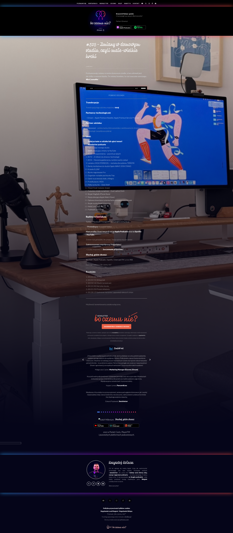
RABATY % (127, 3)
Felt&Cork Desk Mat (96, 206)
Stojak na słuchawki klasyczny (99, 203)
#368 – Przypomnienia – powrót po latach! (104, 154)
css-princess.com (123, 520)
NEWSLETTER (104, 3)
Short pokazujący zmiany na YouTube (102, 151)
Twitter (89, 222)
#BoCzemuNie (92, 79)
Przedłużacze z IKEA (95, 182)
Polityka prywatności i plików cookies (116, 508)
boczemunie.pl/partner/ (113, 249)
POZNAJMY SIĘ (81, 3)
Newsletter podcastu (97, 144)
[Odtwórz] (88, 88)
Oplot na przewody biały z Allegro (101, 178)
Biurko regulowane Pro (97, 172)
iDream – (113, 118)
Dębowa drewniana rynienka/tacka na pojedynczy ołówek (110, 200)
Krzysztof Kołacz (105, 227)
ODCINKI (113, 3)
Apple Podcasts (121, 231)
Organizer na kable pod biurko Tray (101, 175)
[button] (97, 412)
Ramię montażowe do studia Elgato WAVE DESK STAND (109, 166)
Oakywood (91, 128)
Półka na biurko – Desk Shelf (99, 185)
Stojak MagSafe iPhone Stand (99, 194)
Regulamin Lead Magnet (109, 511)
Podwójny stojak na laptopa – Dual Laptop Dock (106, 191)
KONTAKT (136, 3)
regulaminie (142, 335)
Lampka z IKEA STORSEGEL (98, 163)
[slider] (143, 88)
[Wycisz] (140, 88)
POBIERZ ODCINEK (116, 95)
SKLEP (120, 3)
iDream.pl (125, 21)
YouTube (90, 235)
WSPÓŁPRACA (92, 3)
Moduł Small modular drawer (99, 188)
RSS (131, 260)
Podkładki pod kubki (95, 209)
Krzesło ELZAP (94, 169)
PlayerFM (125, 432)
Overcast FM (119, 260)
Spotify (138, 231)
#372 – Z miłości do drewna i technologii (103, 157)
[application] (116, 88)
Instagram (105, 222)
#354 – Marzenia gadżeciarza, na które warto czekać (108, 160)
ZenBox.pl (128, 517)
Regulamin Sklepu (125, 511)
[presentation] (83, 359)
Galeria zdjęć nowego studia (98, 147)
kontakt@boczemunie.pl (120, 222)
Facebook (96, 222)
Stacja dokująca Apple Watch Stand (101, 197)
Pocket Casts (115, 432)
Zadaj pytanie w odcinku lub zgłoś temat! (105, 141)
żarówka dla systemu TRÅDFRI (122, 163)
